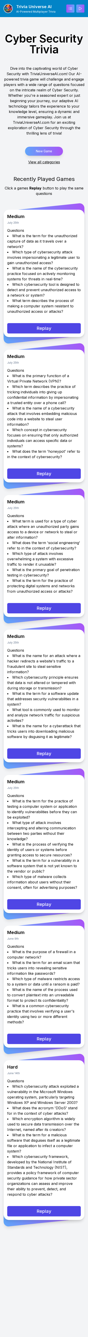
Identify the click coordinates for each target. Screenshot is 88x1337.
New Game (44, 151)
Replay (44, 328)
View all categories (44, 162)
